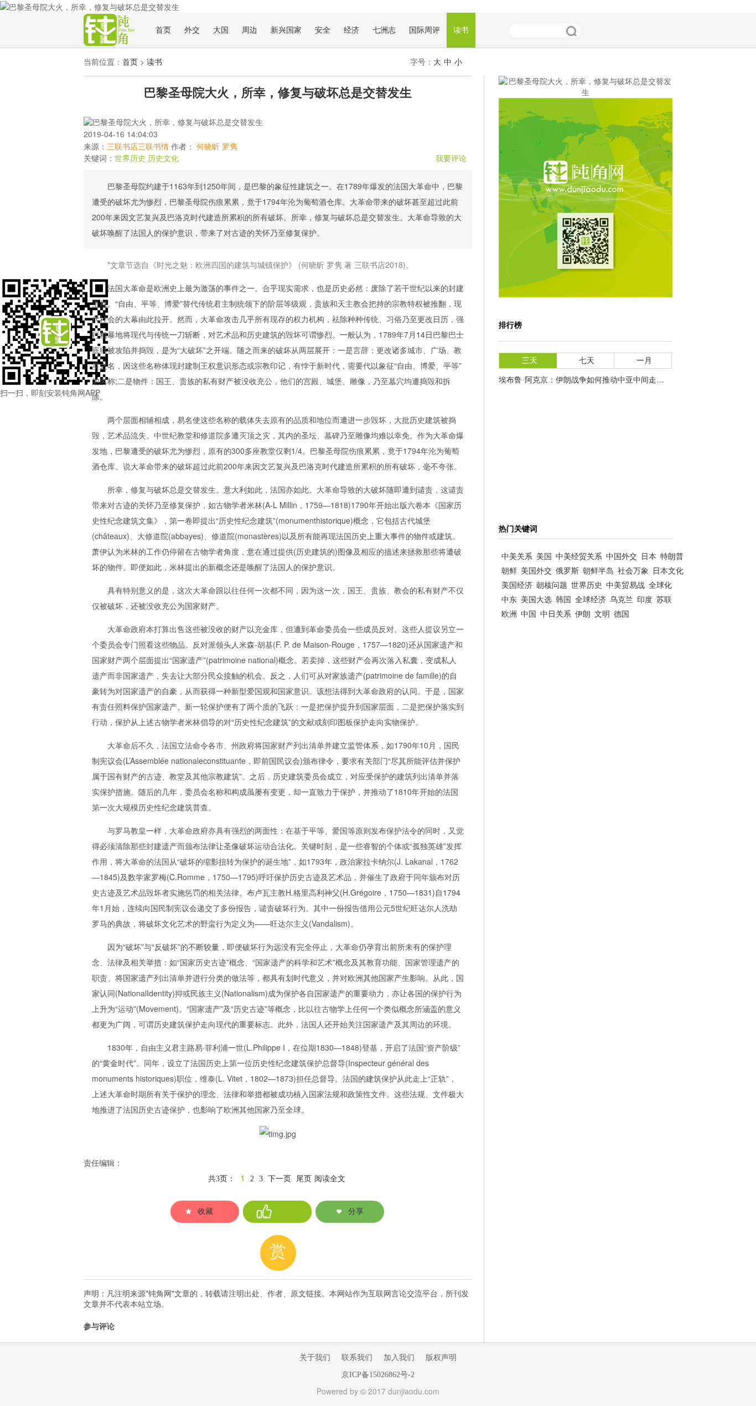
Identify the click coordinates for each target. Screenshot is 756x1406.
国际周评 (424, 30)
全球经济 (590, 600)
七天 (586, 360)
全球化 (660, 585)
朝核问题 (551, 585)
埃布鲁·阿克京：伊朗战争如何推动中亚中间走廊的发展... (596, 380)
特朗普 (671, 556)
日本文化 (668, 571)
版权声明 (441, 1357)
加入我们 (399, 1357)
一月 (644, 360)
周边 (249, 30)
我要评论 (451, 158)
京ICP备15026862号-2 (378, 1375)
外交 (192, 30)
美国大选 (536, 600)
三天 (529, 360)
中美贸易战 (625, 585)
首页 (163, 30)
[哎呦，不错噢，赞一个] (277, 1212)
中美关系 (516, 556)
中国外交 (621, 556)
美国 (544, 556)
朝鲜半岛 (598, 571)
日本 (648, 556)
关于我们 (314, 1357)
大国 (221, 30)
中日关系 (555, 614)
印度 (645, 600)
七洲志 (384, 30)
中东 (509, 600)
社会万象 (633, 571)
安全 (322, 30)
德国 (621, 614)
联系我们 (356, 1357)
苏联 (664, 600)
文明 (602, 614)
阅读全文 (329, 1179)
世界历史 (130, 158)
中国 (528, 614)
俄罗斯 (567, 571)
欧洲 (509, 614)
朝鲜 (509, 571)
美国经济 (516, 585)
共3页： (221, 1179)
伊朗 (583, 614)
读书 (461, 30)
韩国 (563, 600)
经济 (351, 30)
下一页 (279, 1179)
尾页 (304, 1179)
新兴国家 (286, 30)
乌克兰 (621, 600)
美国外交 (536, 571)
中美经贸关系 (579, 556)
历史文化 (163, 158)
